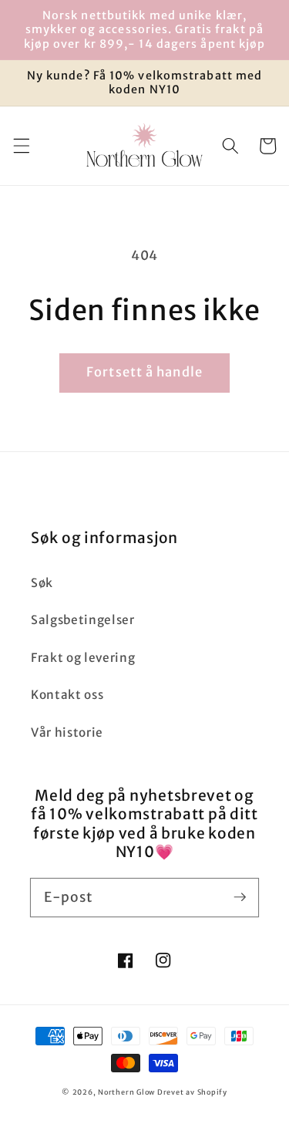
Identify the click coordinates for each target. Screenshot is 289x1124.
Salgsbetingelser (83, 620)
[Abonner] (239, 897)
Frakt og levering (83, 657)
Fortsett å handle (144, 372)
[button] (20, 145)
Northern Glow (126, 1092)
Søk (42, 583)
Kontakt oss (67, 694)
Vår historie (67, 732)
